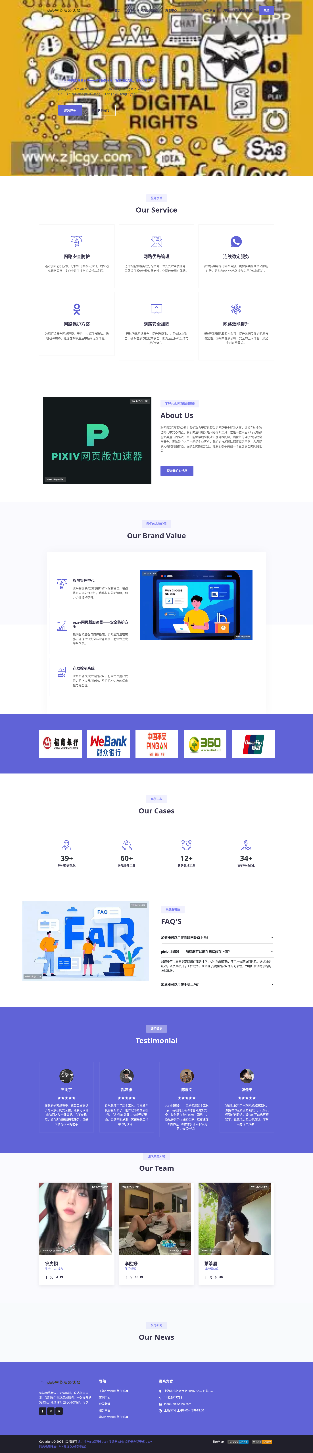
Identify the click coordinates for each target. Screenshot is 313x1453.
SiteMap (218, 1442)
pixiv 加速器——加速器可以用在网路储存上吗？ (196, 952)
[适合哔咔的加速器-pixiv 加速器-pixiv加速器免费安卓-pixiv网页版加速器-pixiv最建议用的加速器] (67, 10)
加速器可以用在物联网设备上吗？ (185, 937)
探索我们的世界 (177, 471)
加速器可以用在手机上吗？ (180, 984)
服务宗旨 (209, 10)
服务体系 (70, 110)
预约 (266, 10)
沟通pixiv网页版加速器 (238, 10)
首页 (117, 10)
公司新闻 (190, 10)
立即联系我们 (100, 110)
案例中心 (171, 10)
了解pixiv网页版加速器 (143, 10)
